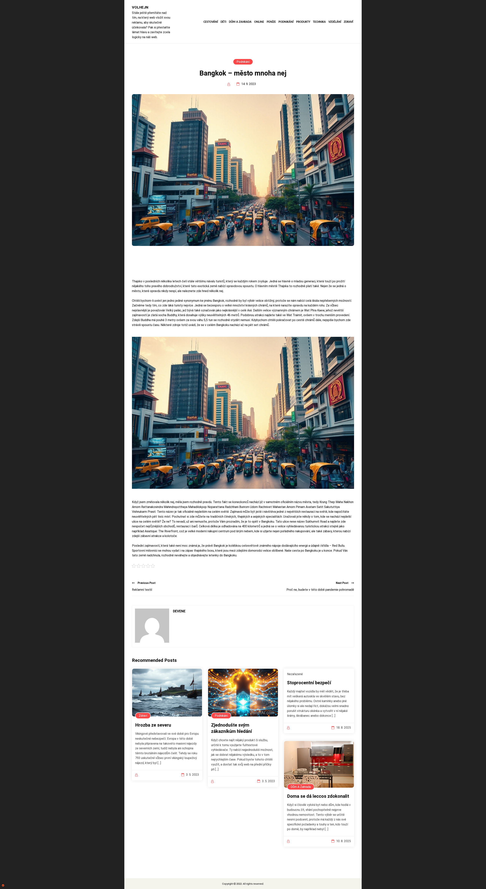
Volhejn (140, 7)
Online (259, 22)
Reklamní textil (142, 589)
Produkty (303, 22)
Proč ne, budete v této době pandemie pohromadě (320, 589)
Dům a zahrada (240, 22)
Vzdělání (334, 22)
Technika (319, 22)
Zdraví (348, 22)
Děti (223, 22)
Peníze (271, 22)
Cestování (211, 22)
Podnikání (286, 22)
